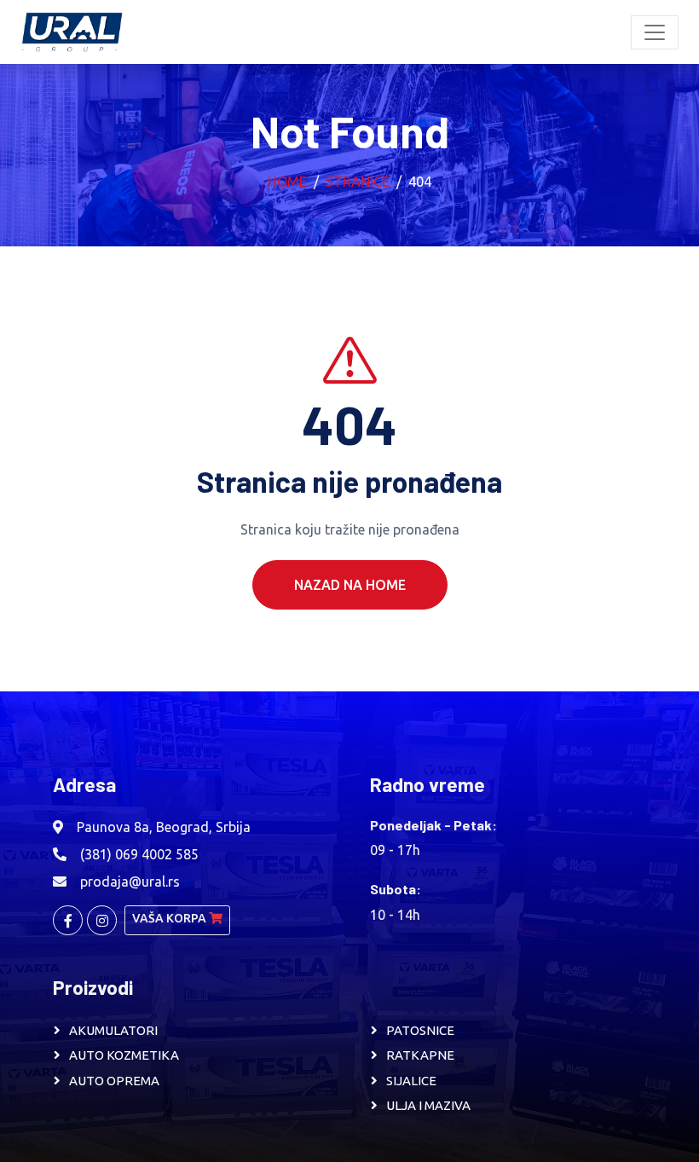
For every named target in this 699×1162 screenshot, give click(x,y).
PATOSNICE (420, 1030)
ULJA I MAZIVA (428, 1105)
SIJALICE (411, 1080)
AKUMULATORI (113, 1030)
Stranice (358, 181)
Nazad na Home (350, 585)
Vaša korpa (170, 918)
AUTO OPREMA (114, 1080)
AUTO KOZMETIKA (124, 1055)
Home (287, 181)
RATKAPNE (420, 1055)
